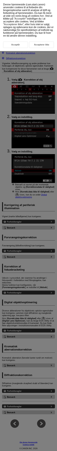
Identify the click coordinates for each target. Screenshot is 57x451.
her (42, 15)
